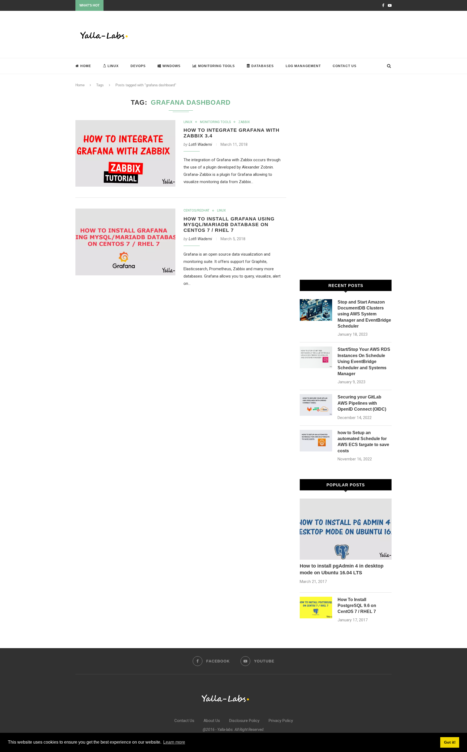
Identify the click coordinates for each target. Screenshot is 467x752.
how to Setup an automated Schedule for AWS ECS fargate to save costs (363, 441)
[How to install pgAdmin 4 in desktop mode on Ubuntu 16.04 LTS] (346, 529)
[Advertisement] (293, 34)
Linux (113, 66)
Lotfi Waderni (200, 144)
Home (85, 66)
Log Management (303, 66)
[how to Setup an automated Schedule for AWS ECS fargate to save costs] (316, 440)
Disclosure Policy (244, 720)
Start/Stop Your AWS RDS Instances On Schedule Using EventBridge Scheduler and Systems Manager (364, 361)
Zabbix (244, 122)
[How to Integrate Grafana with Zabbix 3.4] (125, 153)
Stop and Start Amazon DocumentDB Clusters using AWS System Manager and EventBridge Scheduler (364, 314)
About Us (212, 720)
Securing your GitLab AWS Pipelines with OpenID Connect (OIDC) (362, 403)
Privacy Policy (281, 720)
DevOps (138, 66)
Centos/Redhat (196, 210)
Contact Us (344, 66)
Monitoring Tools (216, 66)
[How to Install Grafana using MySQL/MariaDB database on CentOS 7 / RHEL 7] (125, 242)
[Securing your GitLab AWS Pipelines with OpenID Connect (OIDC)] (316, 405)
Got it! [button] (450, 742)
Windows (171, 66)
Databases (262, 66)
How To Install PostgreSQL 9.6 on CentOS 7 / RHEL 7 (357, 605)
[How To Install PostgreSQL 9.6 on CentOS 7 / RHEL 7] (316, 607)
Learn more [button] (174, 742)
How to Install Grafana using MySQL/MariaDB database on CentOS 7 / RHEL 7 (229, 224)
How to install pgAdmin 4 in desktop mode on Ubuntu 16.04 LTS (341, 569)
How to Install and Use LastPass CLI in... (134, 6)
